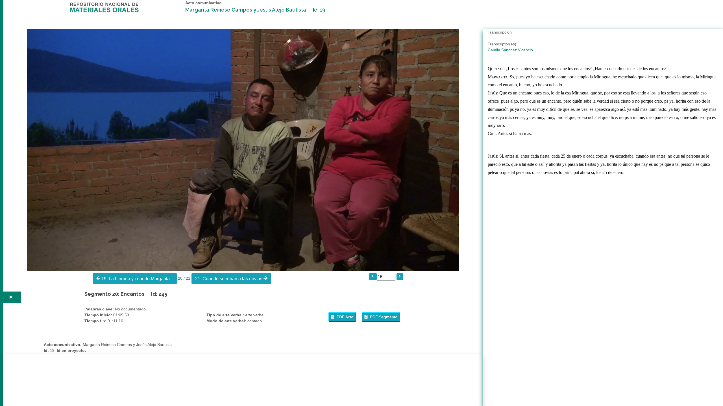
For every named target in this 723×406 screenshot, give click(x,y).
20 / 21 (184, 278)
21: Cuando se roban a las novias (229, 278)
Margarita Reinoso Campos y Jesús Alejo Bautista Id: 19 (255, 10)
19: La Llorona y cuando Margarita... (136, 278)
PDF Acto (343, 317)
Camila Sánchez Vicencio (510, 50)
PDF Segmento (382, 317)
